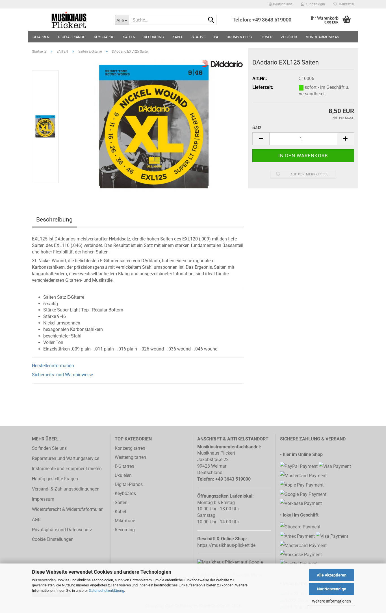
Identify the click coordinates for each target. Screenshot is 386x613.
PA (216, 37)
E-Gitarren (124, 466)
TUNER (266, 37)
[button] (280, 4)
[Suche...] (211, 20)
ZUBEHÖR (289, 37)
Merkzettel (345, 4)
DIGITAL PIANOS (71, 37)
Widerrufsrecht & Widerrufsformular (67, 509)
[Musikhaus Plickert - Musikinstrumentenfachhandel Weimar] (69, 19)
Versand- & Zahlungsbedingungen (65, 489)
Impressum (43, 499)
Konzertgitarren (130, 448)
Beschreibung (54, 219)
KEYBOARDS (104, 37)
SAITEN (129, 37)
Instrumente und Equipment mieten (67, 468)
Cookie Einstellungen (52, 539)
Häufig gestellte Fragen (55, 478)
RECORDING (154, 37)
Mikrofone (125, 520)
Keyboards (125, 493)
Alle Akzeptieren (331, 575)
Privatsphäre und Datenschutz (62, 529)
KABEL (177, 37)
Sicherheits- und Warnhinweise (62, 374)
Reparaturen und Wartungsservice (65, 458)
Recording (125, 529)
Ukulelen (123, 475)
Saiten (121, 502)
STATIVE (198, 37)
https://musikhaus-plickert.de (226, 545)
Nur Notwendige (331, 589)
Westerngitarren (130, 457)
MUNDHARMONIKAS (322, 37)
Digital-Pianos (129, 484)
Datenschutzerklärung (106, 590)
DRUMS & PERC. (240, 37)
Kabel (120, 511)
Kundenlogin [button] (314, 4)
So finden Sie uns (49, 448)
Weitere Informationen (331, 601)
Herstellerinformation (53, 365)
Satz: (257, 127)
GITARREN (40, 37)
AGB (36, 519)
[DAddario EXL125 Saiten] (154, 126)
